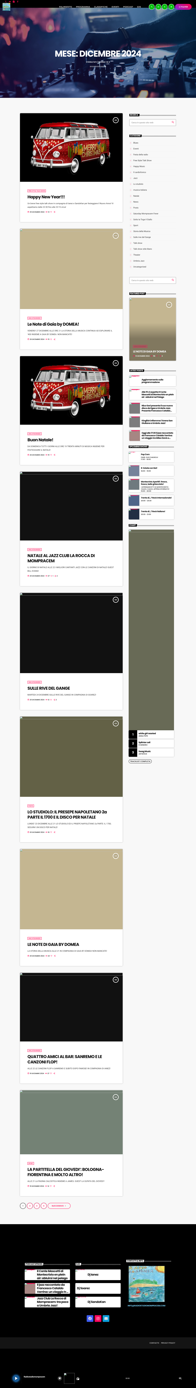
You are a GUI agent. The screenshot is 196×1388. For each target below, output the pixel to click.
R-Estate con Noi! (149, 468)
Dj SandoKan (97, 1302)
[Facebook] (90, 1318)
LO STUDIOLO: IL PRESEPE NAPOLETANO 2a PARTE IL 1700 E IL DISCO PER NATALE (67, 814)
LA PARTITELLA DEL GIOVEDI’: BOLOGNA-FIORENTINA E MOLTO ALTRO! (65, 1172)
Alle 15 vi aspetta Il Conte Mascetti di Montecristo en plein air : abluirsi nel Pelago (158, 394)
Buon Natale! (40, 440)
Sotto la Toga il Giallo (142, 219)
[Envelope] (106, 1318)
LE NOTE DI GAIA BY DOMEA (53, 944)
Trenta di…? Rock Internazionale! (156, 498)
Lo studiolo (138, 184)
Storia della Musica (141, 231)
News (135, 202)
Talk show (137, 243)
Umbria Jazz (138, 261)
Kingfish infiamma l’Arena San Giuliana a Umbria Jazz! (157, 422)
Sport (30, 1163)
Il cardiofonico (139, 172)
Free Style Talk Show (36, 191)
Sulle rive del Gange (142, 237)
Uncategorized (34, 318)
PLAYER (183, 6)
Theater (136, 255)
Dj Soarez (83, 1288)
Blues (135, 143)
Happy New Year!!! (46, 197)
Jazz (135, 178)
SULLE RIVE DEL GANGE (48, 688)
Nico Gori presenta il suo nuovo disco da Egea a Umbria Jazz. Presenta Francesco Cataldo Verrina (157, 409)
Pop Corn (145, 454)
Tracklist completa (140, 761)
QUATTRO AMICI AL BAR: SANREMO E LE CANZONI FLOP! (64, 1059)
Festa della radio (140, 154)
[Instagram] (98, 1318)
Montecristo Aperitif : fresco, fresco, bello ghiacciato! (154, 483)
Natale (136, 196)
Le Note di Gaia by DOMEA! (53, 324)
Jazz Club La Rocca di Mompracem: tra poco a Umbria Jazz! (52, 1302)
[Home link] (6, 7)
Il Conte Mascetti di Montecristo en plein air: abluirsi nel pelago (52, 1274)
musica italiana (140, 190)
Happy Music (139, 166)
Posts (30, 806)
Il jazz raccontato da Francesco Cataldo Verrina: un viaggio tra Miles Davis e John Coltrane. (52, 1292)
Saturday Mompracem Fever (145, 213)
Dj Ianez (93, 1274)
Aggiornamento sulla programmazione (152, 381)
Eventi (136, 149)
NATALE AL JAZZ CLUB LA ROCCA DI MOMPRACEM (61, 558)
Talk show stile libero (142, 249)
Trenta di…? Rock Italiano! (153, 511)
